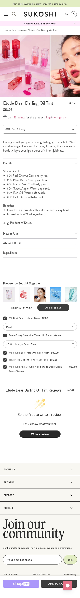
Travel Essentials (19, 30)
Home (6, 30)
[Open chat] (67, 585)
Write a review (40, 434)
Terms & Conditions (41, 574)
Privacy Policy (70, 574)
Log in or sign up (56, 117)
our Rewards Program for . (40, 3)
